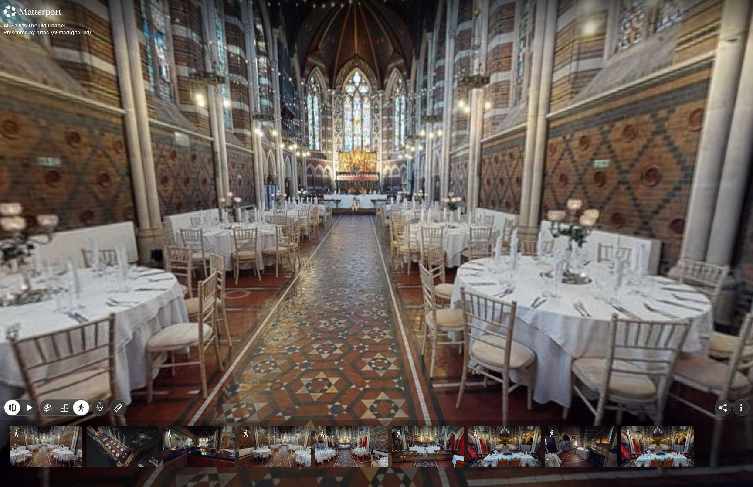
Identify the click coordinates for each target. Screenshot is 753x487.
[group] (64, 407)
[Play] (29, 407)
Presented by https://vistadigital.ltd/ (47, 33)
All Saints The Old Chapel (34, 26)
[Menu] (741, 407)
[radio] (48, 407)
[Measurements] (118, 407)
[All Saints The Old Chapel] (376, 243)
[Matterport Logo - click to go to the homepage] (32, 11)
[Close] (12, 407)
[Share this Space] (723, 407)
